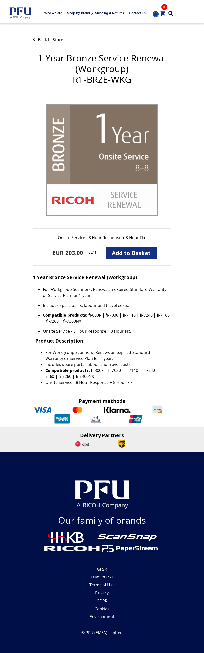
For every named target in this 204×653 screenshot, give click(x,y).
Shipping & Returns (109, 13)
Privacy (102, 593)
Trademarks (102, 577)
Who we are (53, 13)
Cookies (102, 609)
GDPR (102, 601)
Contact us (137, 13)
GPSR (102, 569)
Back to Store (50, 39)
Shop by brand (78, 13)
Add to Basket (131, 253)
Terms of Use (102, 585)
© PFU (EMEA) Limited (102, 632)
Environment (102, 616)
